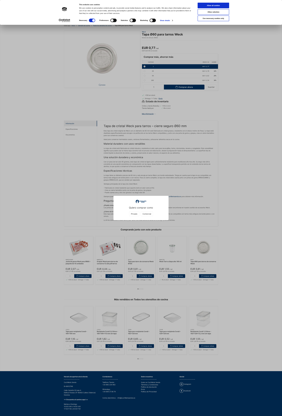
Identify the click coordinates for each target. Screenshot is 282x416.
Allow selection (213, 12)
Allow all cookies (213, 5)
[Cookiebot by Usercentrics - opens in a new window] (64, 20)
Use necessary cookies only (213, 18)
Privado (134, 214)
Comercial (147, 214)
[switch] (113, 20)
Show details (165, 20)
